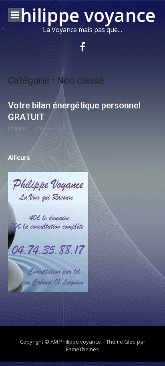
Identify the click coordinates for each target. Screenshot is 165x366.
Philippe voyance (82, 15)
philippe (17, 128)
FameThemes (82, 349)
